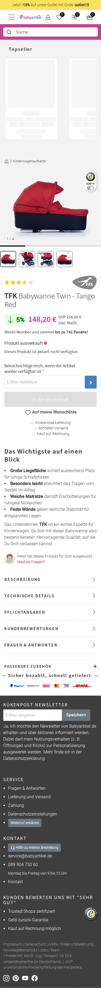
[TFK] (84, 282)
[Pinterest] (17, 977)
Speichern (76, 714)
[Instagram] (8, 977)
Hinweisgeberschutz (20, 950)
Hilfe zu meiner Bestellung (36, 847)
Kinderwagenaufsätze (29, 161)
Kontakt (15, 881)
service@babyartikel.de (30, 855)
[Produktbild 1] (8, 259)
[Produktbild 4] (65, 259)
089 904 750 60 (23, 864)
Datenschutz (35, 944)
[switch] (90, 188)
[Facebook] (36, 977)
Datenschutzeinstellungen (32, 814)
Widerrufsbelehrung (76, 944)
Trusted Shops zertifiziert (31, 911)
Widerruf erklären (25, 823)
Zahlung (16, 805)
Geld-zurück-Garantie (28, 919)
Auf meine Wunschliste (54, 412)
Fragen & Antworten (27, 788)
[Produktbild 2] (27, 259)
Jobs (44, 950)
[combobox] (50, 32)
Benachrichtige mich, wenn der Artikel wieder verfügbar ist (39, 368)
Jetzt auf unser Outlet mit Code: (50, 5)
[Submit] (9, 32)
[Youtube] (27, 977)
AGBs (53, 944)
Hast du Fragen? (31, 562)
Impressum (12, 944)
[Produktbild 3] (46, 259)
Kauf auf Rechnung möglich (34, 928)
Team (55, 950)
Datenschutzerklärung (24, 758)
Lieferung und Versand (29, 796)
